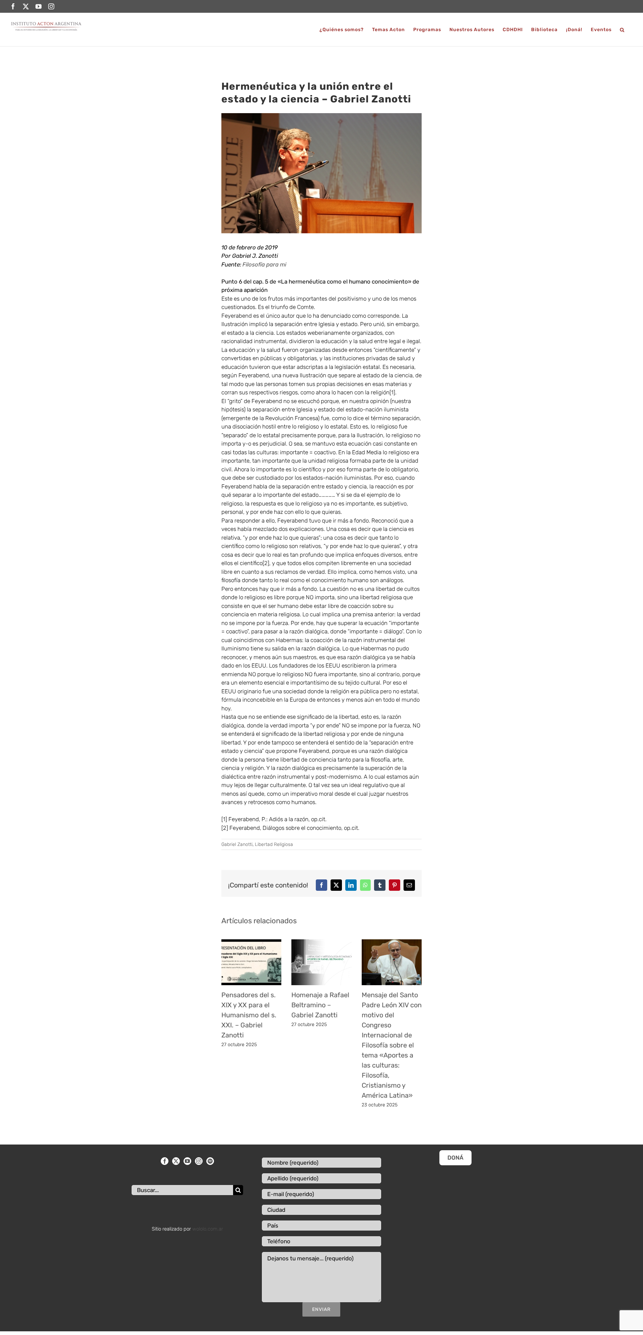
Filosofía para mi (265, 264)
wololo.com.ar (207, 1229)
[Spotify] (210, 1161)
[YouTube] (187, 1161)
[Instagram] (199, 1161)
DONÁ (455, 1157)
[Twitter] (176, 1161)
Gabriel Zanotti (237, 844)
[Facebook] (164, 1161)
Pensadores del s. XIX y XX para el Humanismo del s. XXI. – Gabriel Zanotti (248, 1015)
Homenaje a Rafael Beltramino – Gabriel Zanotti (320, 1005)
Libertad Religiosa (274, 844)
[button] (622, 29)
